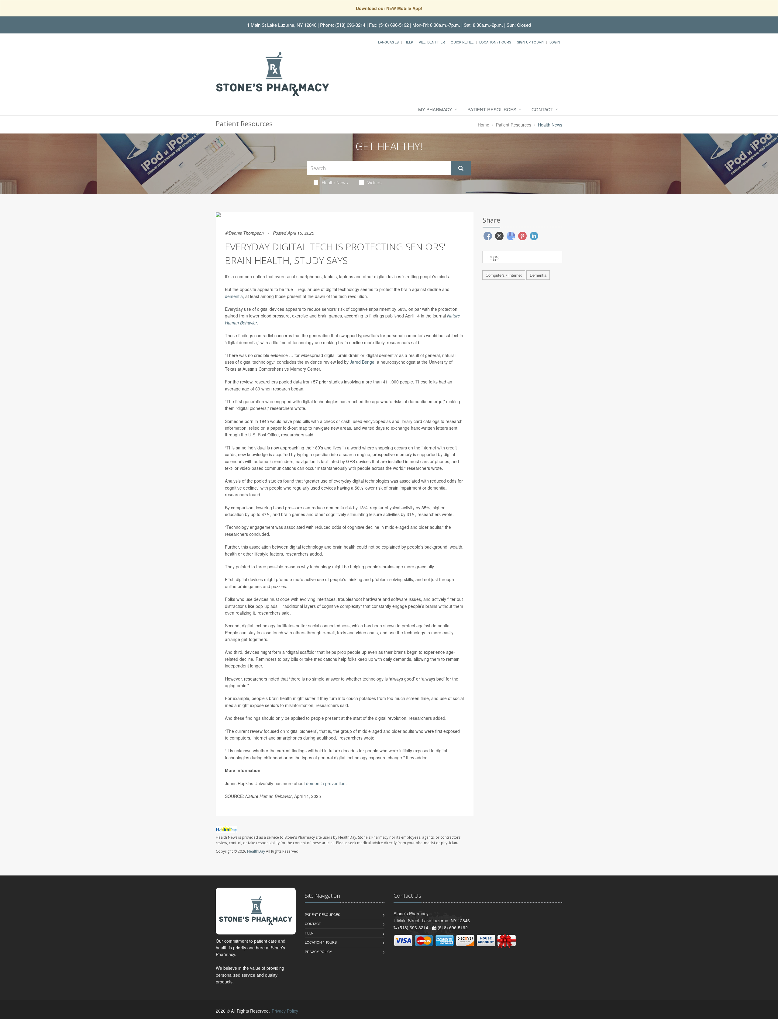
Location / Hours (495, 42)
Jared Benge (362, 362)
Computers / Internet (504, 275)
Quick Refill (462, 42)
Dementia (538, 275)
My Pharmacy (435, 109)
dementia (234, 296)
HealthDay (256, 851)
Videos (374, 182)
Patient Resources (491, 109)
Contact (542, 109)
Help (408, 42)
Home (483, 125)
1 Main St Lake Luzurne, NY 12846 (281, 25)
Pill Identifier (432, 42)
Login (554, 42)
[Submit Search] (461, 168)
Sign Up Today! (530, 42)
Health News (335, 182)
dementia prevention (326, 783)
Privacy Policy (318, 951)
